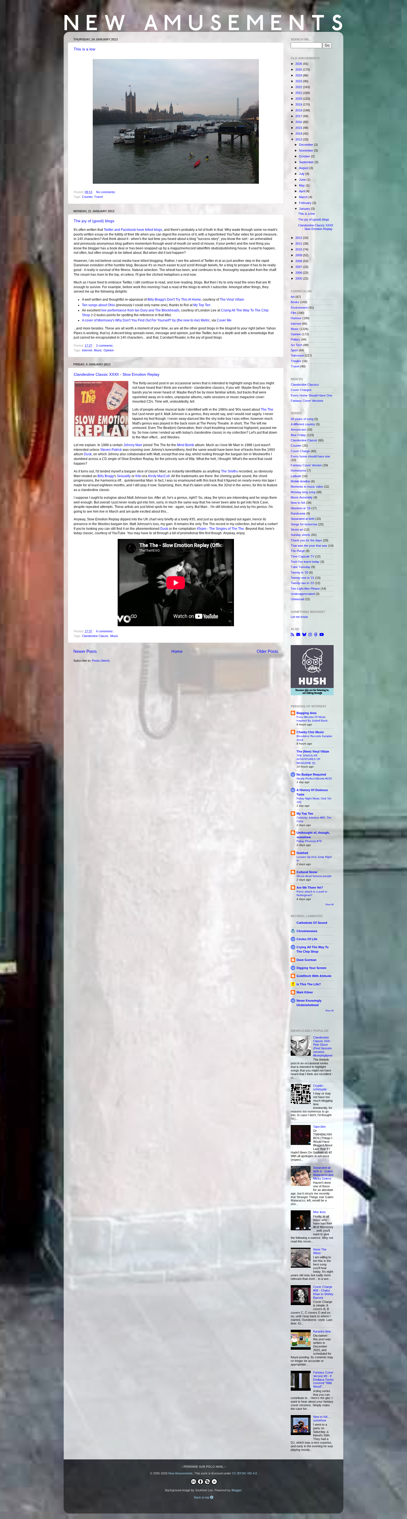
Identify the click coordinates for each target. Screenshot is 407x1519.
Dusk (88, 454)
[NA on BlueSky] (304, 634)
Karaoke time (322, 1331)
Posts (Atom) (101, 660)
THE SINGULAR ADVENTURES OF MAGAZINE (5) (308, 759)
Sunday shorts (300, 534)
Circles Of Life (307, 939)
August (304, 168)
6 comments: (105, 631)
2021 (299, 92)
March (303, 197)
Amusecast (298, 429)
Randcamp (298, 513)
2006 (299, 272)
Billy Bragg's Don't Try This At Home (174, 299)
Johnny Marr (132, 445)
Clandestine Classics (305, 384)
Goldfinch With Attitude (314, 976)
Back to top (202, 1497)
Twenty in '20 (299, 572)
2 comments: (105, 345)
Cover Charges (301, 390)
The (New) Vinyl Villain (313, 751)
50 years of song (302, 419)
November (306, 150)
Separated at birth (303, 518)
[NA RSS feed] (292, 634)
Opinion (109, 350)
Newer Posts (85, 651)
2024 (299, 75)
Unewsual (297, 599)
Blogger (236, 1490)
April (302, 191)
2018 (299, 110)
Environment (299, 307)
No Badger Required (311, 774)
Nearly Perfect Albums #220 (314, 778)
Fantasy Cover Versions (307, 400)
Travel (98, 196)
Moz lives (319, 1212)
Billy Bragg (105, 476)
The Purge (298, 551)
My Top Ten (201, 305)
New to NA (298, 502)
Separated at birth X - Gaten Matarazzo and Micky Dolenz (323, 1173)
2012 (299, 237)
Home (176, 651)
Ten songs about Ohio (98, 305)
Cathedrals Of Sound (312, 922)
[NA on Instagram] (310, 634)
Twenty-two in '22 (302, 583)
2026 (299, 63)
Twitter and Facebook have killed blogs (133, 230)
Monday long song (303, 492)
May (302, 185)
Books (295, 302)
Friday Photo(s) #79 (309, 841)
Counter (87, 196)
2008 (299, 261)
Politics (295, 339)
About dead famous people (314, 876)
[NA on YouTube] (322, 634)
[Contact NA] (298, 634)
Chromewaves (307, 931)
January (305, 208)
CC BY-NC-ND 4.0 (244, 1473)
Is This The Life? (309, 984)
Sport (294, 350)
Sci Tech (296, 345)
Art (293, 296)
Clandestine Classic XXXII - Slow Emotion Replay (116, 374)
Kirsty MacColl (159, 476)
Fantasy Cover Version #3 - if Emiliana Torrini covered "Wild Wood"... (323, 1379)
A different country (303, 424)
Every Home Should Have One (311, 395)
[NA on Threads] (315, 634)
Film (293, 312)
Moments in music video (307, 486)
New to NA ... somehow (322, 1418)
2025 (299, 69)
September (307, 162)
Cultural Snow (307, 872)
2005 (299, 278)
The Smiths (229, 471)
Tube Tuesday (300, 567)
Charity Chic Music (310, 732)
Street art (297, 529)
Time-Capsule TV (302, 556)
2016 (299, 122)
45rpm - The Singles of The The (220, 529)
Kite (138, 476)
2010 (299, 249)
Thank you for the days (306, 540)
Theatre (296, 361)
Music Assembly (302, 497)
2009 (299, 255)
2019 (299, 104)
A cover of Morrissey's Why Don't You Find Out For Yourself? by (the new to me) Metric (146, 320)
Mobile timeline (300, 481)
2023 (299, 81)
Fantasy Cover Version (306, 465)
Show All (329, 904)
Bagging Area (306, 713)
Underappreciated (303, 593)
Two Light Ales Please (305, 588)
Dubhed (302, 853)
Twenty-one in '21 (302, 577)
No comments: (106, 192)
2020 (299, 98)
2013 (299, 139)
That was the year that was (309, 545)
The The (267, 409)
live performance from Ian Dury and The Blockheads (140, 310)
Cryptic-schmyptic (320, 1087)
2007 (299, 266)
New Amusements (180, 1473)
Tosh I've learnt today (305, 561)
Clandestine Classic (95, 636)
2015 (299, 127)
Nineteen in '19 (300, 508)
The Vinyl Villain (232, 299)
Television (297, 355)
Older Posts (267, 651)
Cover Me (224, 320)
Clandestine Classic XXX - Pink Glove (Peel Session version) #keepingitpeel (322, 1046)
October (305, 156)
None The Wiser (319, 1251)
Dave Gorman (306, 959)
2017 (299, 116)
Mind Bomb (185, 445)
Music (98, 350)
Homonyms (298, 470)
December (306, 144)
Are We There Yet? (310, 887)
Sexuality (124, 476)
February (305, 202)
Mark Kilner (305, 992)
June (302, 179)
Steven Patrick (111, 450)
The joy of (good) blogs (94, 221)
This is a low (84, 49)
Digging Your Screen (311, 968)
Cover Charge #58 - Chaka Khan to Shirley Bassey (323, 1292)
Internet (87, 350)
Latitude (296, 476)
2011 (299, 243)
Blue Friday (298, 435)
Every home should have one (310, 456)
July (302, 173)
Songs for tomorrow (304, 524)
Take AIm (319, 1126)
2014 (299, 133)
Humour (296, 318)
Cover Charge (300, 451)
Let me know (299, 616)
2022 (299, 87)
